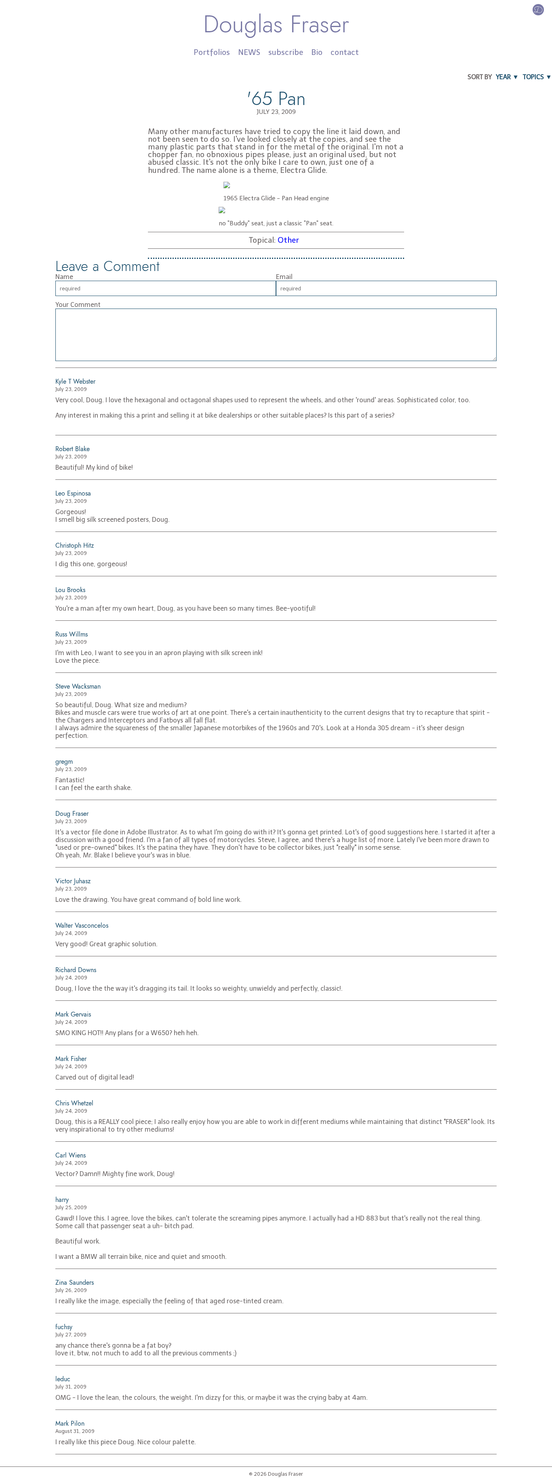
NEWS (249, 52)
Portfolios (212, 52)
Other (288, 240)
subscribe (285, 52)
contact (345, 52)
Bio (316, 52)
